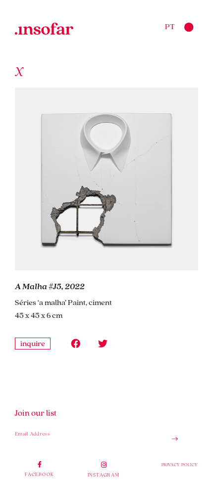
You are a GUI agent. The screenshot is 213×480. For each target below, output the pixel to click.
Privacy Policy (179, 464)
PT (170, 26)
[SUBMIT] (171, 438)
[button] (75, 343)
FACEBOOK (39, 474)
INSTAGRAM (104, 475)
